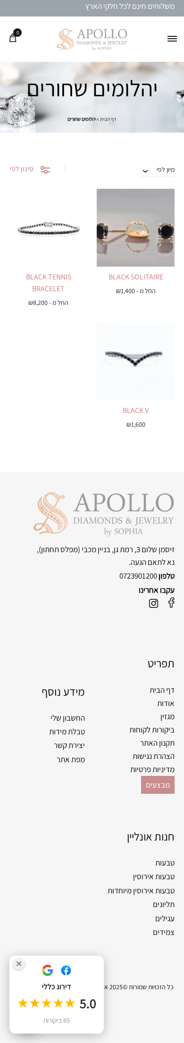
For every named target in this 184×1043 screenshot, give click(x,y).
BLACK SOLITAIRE (136, 277)
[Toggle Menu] (172, 39)
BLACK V (136, 410)
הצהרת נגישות (154, 756)
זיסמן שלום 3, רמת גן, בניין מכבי (128, 549)
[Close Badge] (19, 963)
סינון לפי (21, 169)
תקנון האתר (157, 743)
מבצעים (158, 785)
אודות (166, 703)
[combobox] (158, 169)
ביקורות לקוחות (152, 729)
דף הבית (108, 119)
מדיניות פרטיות (152, 769)
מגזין (167, 716)
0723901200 (138, 576)
